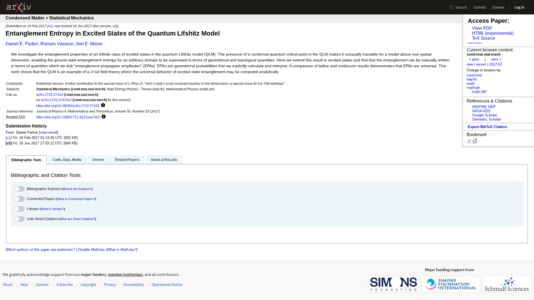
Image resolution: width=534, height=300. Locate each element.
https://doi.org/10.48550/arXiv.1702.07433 (67, 106)
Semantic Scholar (486, 119)
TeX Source (483, 38)
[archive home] (19, 7)
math (471, 83)
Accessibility (133, 284)
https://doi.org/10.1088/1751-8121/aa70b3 (68, 117)
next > (496, 59)
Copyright (88, 284)
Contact (42, 284)
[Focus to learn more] (102, 105)
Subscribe (64, 284)
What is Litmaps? (52, 209)
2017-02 (495, 64)
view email (48, 132)
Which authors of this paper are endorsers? (40, 250)
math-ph (473, 88)
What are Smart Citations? (77, 219)
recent (481, 64)
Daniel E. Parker (22, 43)
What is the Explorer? (77, 189)
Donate (498, 7)
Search (461, 7)
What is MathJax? (121, 250)
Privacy (110, 284)
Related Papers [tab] (127, 160)
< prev (474, 59)
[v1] (9, 138)
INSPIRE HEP (484, 107)
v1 (50, 26)
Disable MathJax (91, 250)
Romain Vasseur (56, 43)
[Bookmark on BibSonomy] (469, 142)
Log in (520, 7)
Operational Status (167, 284)
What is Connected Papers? (76, 199)
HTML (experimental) (492, 33)
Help (24, 284)
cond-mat (474, 75)
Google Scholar (484, 115)
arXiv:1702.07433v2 (56, 100)
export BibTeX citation (487, 127)
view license (475, 43)
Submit (480, 7)
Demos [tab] (98, 160)
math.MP (479, 92)
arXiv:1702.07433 (49, 94)
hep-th (472, 79)
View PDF (482, 28)
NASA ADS (481, 111)
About (8, 284)
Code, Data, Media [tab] (67, 160)
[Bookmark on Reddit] (474, 142)
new (470, 64)
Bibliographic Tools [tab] (26, 160)
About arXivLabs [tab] (164, 160)
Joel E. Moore (89, 43)
